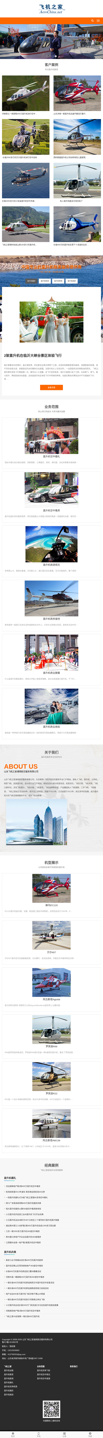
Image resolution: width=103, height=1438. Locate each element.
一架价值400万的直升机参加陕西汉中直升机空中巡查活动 (30, 1283)
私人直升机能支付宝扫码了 (71, 201)
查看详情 (51, 387)
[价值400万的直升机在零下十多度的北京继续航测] (77, 224)
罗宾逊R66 (51, 1046)
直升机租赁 (8, 1374)
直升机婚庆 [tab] (31, 281)
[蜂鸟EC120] (51, 888)
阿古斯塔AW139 (51, 1140)
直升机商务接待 (51, 619)
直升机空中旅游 (43, 1378)
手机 (39, 1436)
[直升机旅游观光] (51, 544)
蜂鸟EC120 (51, 905)
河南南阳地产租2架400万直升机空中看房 (23, 1311)
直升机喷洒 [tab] (58, 281)
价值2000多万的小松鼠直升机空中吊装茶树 (20, 201)
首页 (13, 1436)
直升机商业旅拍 (51, 727)
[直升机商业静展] (51, 652)
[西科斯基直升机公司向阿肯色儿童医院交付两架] (77, 137)
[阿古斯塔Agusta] (51, 982)
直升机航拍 (8, 1394)
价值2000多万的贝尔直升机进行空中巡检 (20, 157)
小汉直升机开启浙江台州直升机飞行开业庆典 (24, 1214)
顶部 (90, 1436)
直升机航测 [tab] (45, 281)
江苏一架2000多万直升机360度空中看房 (23, 1231)
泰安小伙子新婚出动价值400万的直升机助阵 (24, 1260)
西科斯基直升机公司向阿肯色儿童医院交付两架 (73, 157)
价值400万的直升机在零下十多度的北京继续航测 (74, 245)
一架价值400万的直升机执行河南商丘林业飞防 (25, 1299)
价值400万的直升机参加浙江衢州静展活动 (23, 1271)
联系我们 (74, 1366)
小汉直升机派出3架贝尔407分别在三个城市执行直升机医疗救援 (32, 1220)
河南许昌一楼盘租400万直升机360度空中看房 (25, 1277)
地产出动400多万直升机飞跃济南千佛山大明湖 (25, 1294)
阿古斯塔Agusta (51, 999)
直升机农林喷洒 (10, 1386)
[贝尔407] (51, 935)
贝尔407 (51, 952)
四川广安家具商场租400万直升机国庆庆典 (23, 1203)
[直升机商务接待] (51, 598)
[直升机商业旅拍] (51, 706)
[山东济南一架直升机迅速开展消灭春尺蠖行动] (77, 93)
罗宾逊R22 (51, 1093)
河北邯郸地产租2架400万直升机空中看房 (23, 1186)
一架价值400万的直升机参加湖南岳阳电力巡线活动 (27, 1288)
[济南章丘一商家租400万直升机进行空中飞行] (25, 93)
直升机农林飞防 (43, 1370)
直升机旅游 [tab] (72, 281)
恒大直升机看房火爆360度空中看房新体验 (23, 1209)
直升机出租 (8, 1370)
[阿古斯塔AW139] (51, 1123)
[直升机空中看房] (51, 490)
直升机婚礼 (8, 1382)
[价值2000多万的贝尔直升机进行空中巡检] (25, 137)
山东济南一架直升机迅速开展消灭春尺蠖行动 (72, 114)
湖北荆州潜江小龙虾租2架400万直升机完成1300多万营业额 (31, 1226)
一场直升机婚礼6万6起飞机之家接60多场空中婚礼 (27, 1197)
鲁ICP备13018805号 (10, 1342)
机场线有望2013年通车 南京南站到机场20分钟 (25, 1192)
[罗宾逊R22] (51, 1076)
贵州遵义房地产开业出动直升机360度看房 (23, 1237)
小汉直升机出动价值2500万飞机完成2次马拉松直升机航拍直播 (32, 1305)
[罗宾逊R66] (51, 1029)
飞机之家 (8, 1366)
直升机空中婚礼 (51, 456)
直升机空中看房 (51, 510)
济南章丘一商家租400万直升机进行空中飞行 (20, 114)
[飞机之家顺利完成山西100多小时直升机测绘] (25, 224)
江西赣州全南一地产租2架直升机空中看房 (23, 1242)
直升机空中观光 (43, 1374)
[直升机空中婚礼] (51, 436)
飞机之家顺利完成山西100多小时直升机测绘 (20, 245)
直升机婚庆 (8, 1390)
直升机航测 (8, 1378)
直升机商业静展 (51, 673)
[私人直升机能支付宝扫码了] (77, 180)
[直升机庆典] (51, 41)
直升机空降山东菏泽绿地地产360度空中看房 (24, 1266)
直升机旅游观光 (51, 565)
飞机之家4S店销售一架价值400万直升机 (23, 1316)
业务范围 (41, 1366)
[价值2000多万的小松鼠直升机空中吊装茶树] (25, 180)
